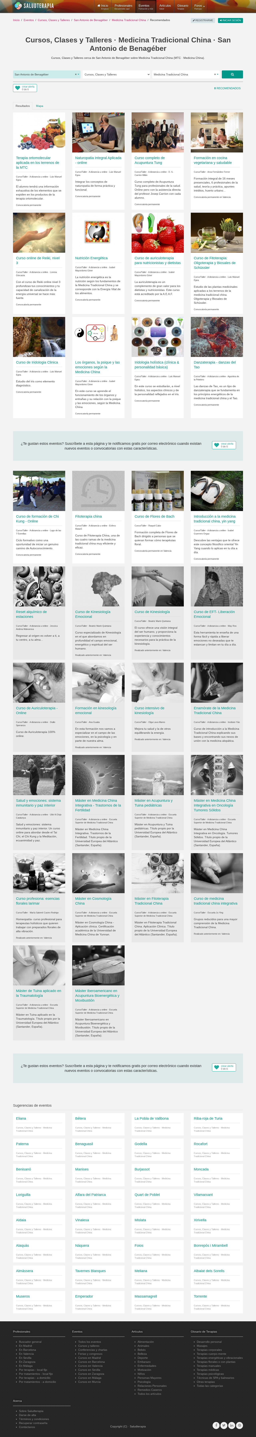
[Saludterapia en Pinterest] (239, 1425)
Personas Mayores (149, 1377)
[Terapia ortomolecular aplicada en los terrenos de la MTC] (39, 132)
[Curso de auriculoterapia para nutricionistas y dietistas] (158, 232)
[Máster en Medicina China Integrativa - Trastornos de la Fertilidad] (98, 774)
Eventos (146, 7)
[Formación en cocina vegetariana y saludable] (217, 132)
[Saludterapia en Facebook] (216, 1425)
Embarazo (144, 1361)
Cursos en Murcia (89, 1381)
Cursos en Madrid (89, 1357)
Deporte (143, 1357)
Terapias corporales (209, 1349)
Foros (198, 7)
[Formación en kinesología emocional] (98, 682)
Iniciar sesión (231, 20)
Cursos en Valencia (90, 1365)
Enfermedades (147, 1365)
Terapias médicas (208, 1369)
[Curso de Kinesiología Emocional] (98, 586)
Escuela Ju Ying (215, 912)
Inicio (16, 20)
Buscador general (30, 1341)
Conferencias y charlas (92, 1349)
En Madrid (25, 1345)
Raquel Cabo (154, 525)
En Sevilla (25, 1357)
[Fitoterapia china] (98, 490)
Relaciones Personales (152, 1385)
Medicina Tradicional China (129, 20)
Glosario (182, 7)
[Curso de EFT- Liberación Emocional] (217, 586)
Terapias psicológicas (210, 1373)
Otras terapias (206, 1381)
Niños (141, 1373)
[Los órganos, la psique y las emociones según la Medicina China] (98, 336)
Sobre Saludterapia (31, 1411)
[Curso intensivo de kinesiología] (158, 682)
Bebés (142, 1349)
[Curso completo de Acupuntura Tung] (158, 132)
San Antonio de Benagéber (91, 20)
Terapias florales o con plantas (216, 1361)
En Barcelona (27, 1349)
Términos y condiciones (34, 1419)
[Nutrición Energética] (98, 232)
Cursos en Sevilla (89, 1369)
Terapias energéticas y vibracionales (220, 1357)
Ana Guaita (94, 722)
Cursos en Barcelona (91, 1361)
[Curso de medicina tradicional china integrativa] (217, 872)
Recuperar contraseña (33, 1423)
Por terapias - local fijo (33, 1369)
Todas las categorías (210, 1385)
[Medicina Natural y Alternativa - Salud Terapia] (34, 5)
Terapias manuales (209, 1365)
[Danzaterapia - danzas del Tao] (217, 336)
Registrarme (204, 20)
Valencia (227, 197)
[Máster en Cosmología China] (98, 872)
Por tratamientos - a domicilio (37, 1381)
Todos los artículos (149, 1393)
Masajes (202, 1345)
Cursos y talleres (88, 1345)
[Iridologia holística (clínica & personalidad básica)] (158, 336)
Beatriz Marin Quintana (100, 626)
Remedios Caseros (150, 1389)
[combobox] (47, 74)
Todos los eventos (89, 1341)
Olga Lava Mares (156, 722)
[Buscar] (232, 74)
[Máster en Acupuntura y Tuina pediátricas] (158, 774)
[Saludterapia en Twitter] (223, 1425)
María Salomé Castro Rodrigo (44, 912)
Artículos (165, 7)
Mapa (39, 105)
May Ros (232, 626)
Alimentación (146, 1341)
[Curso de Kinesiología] (158, 586)
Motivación (144, 1369)
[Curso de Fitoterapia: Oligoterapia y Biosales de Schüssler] (217, 232)
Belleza (142, 1353)
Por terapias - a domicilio (34, 1377)
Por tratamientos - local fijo (36, 1373)
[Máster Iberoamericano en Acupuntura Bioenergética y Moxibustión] (98, 965)
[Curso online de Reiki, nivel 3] (39, 232)
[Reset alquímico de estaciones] (39, 586)
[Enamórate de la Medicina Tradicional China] (217, 682)
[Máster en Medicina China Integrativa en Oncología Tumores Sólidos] (217, 774)
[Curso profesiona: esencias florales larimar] (39, 872)
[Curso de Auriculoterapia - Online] (39, 682)
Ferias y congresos (90, 1353)
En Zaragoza (27, 1361)
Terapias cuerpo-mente (211, 1353)
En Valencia (26, 1353)
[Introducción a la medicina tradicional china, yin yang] (217, 490)
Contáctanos (27, 1427)
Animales (143, 1345)
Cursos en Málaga (89, 1377)
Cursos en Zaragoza (91, 1373)
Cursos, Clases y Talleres (54, 20)
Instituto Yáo (234, 722)
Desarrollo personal (209, 1341)
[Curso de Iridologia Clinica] (39, 336)
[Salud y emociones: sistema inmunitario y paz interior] (39, 774)
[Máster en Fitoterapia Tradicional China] (158, 872)
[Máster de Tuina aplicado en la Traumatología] (39, 965)
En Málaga (26, 1365)
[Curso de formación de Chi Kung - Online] (39, 490)
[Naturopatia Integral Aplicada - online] (98, 132)
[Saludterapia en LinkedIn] (231, 1425)
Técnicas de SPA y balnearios (215, 1377)
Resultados (23, 105)
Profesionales (123, 7)
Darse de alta (27, 1415)
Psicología (144, 1381)
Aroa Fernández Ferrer (218, 172)
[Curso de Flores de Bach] (158, 490)
